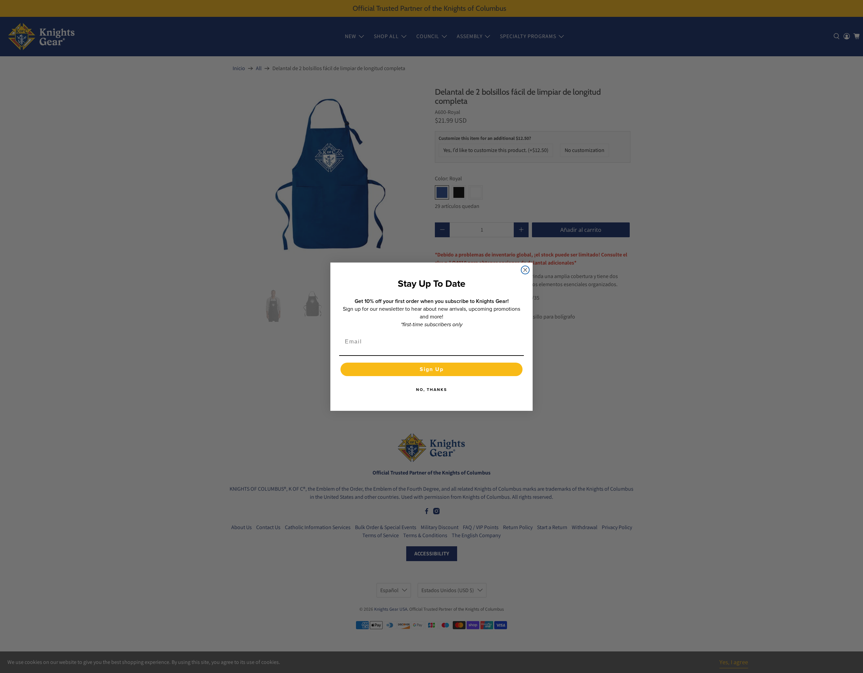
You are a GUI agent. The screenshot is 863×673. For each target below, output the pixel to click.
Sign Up (432, 369)
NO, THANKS (431, 390)
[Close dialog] (525, 270)
